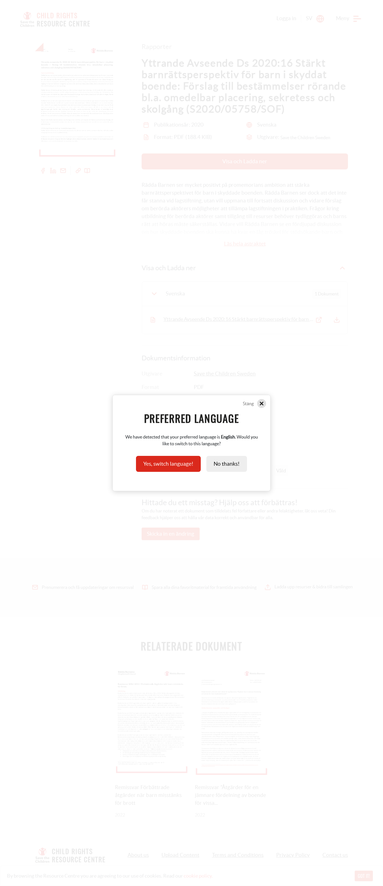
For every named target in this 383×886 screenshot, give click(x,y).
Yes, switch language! (168, 464)
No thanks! (227, 464)
